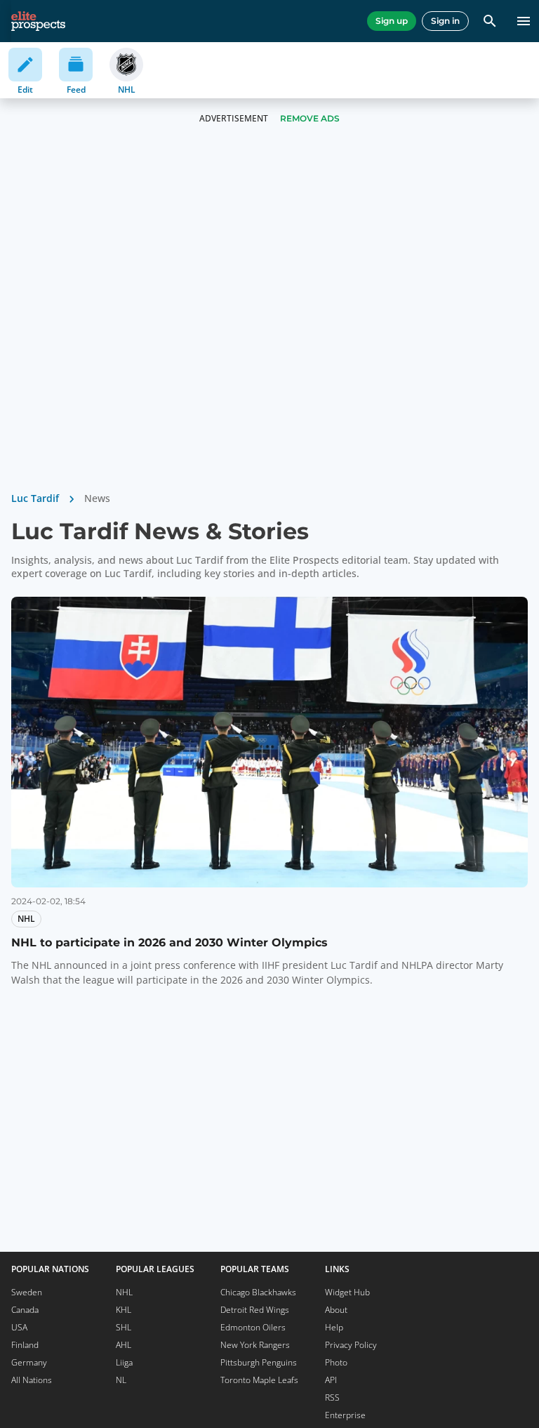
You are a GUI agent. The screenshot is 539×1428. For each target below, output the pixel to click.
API (331, 1380)
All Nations (31, 1380)
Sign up (391, 20)
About (336, 1310)
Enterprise (345, 1415)
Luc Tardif (35, 498)
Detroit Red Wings (254, 1310)
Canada (25, 1310)
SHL (123, 1327)
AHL (123, 1345)
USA (19, 1327)
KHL (123, 1310)
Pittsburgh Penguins (258, 1362)
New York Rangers (255, 1345)
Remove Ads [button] (310, 118)
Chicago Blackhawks (258, 1292)
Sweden (26, 1292)
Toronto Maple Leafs (259, 1380)
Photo (336, 1362)
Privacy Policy (351, 1345)
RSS (332, 1397)
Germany (29, 1362)
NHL (124, 1292)
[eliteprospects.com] (38, 21)
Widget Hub (347, 1292)
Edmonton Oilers (253, 1327)
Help (334, 1327)
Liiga (124, 1362)
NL (121, 1380)
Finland (25, 1345)
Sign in (445, 20)
